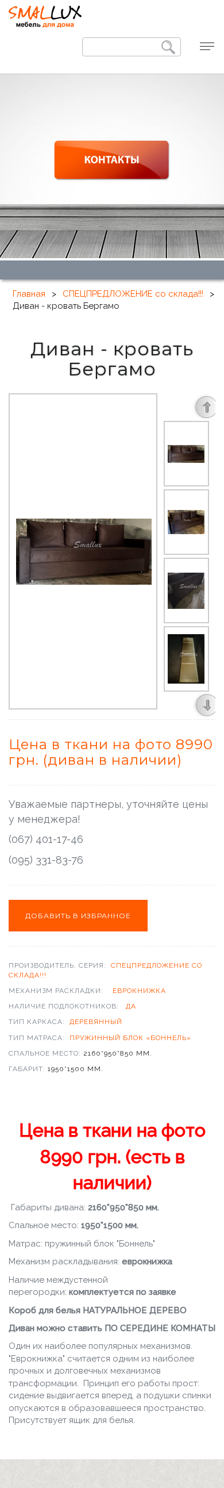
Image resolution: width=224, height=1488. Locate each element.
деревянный (95, 1022)
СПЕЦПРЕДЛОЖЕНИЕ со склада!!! (133, 294)
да (131, 1006)
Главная (29, 294)
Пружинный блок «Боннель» (130, 1038)
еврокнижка (139, 991)
